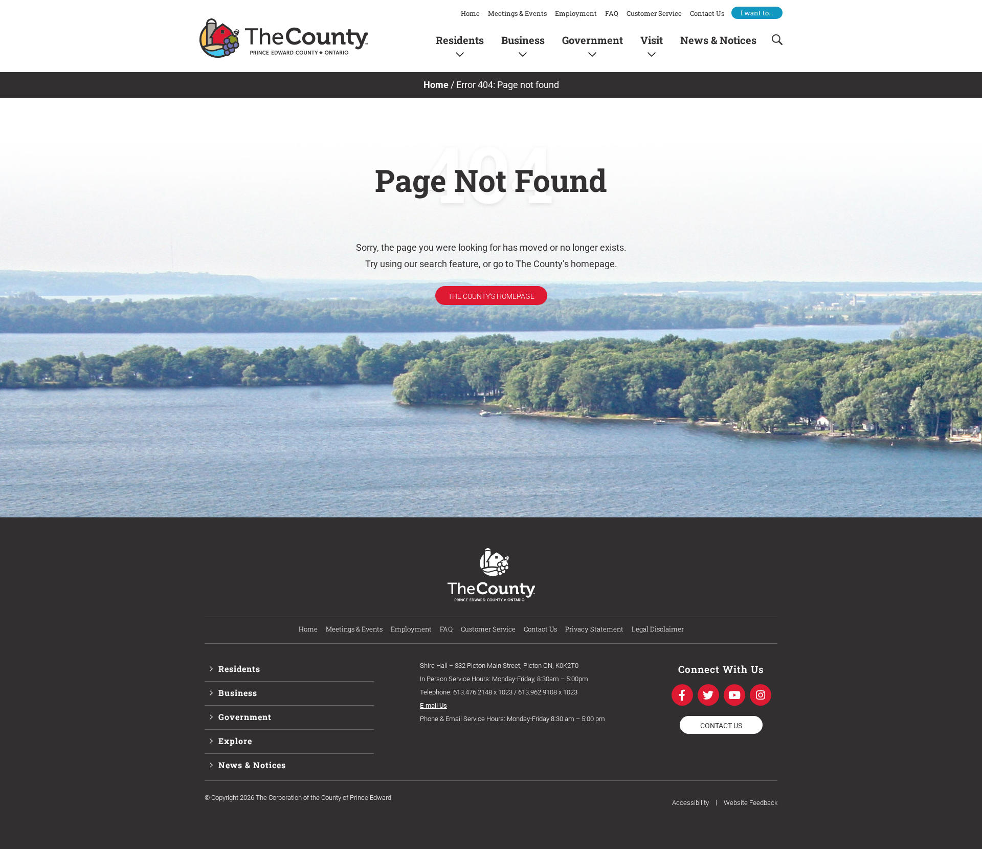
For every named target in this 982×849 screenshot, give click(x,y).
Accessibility (690, 803)
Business (523, 39)
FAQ (611, 13)
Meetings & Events (517, 13)
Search (774, 39)
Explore (235, 740)
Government (592, 39)
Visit (651, 39)
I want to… (757, 12)
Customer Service (654, 13)
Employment (576, 13)
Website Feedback (750, 803)
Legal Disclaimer (658, 629)
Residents (460, 39)
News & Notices (718, 39)
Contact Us (707, 13)
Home (470, 13)
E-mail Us (433, 705)
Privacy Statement (594, 629)
